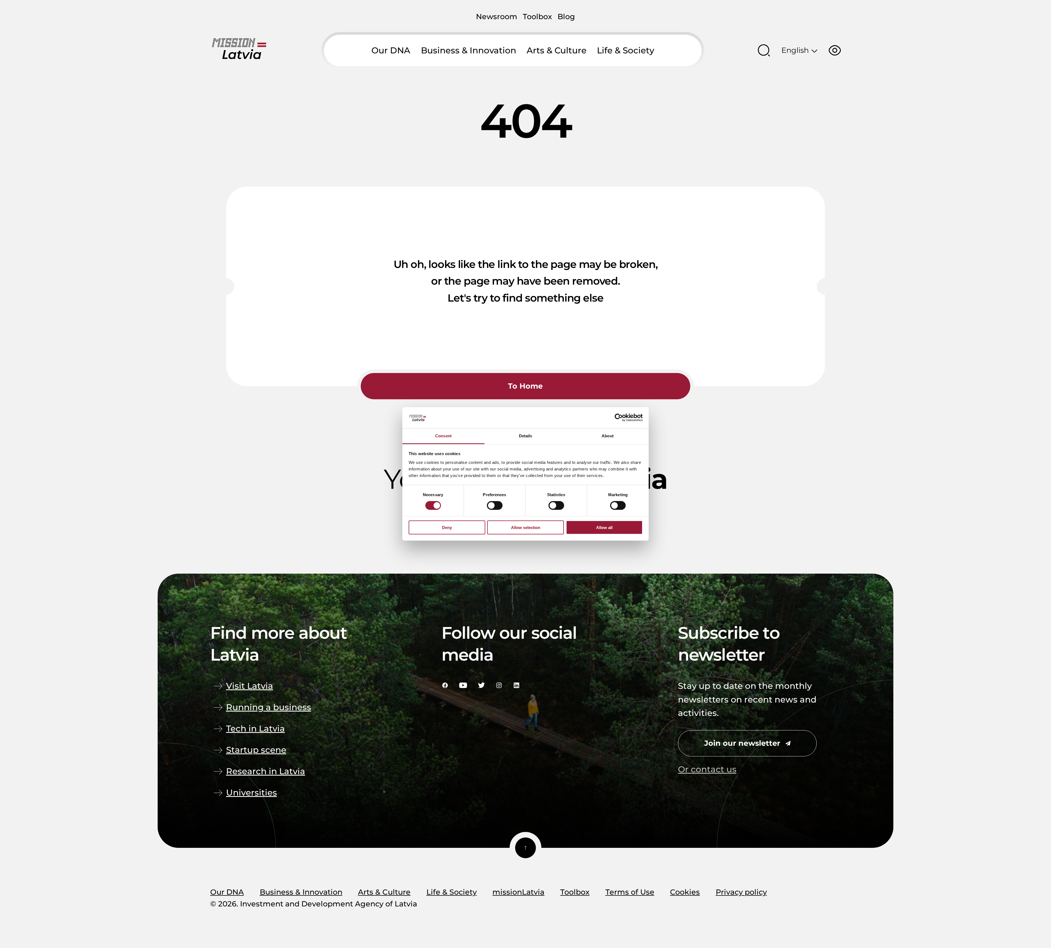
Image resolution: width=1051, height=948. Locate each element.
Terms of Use (629, 892)
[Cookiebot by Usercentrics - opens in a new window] (619, 418)
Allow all (604, 527)
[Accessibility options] (835, 50)
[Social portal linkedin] (516, 685)
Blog (566, 17)
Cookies (685, 892)
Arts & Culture (557, 50)
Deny (447, 527)
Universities (251, 792)
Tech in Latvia (255, 728)
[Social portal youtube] (463, 685)
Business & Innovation (468, 50)
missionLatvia (518, 892)
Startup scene (256, 750)
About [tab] (608, 435)
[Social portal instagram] (499, 685)
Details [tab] (525, 435)
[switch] (495, 505)
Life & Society (625, 50)
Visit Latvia (249, 686)
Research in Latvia (265, 771)
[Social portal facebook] (445, 685)
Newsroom (496, 17)
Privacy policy (741, 892)
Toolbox (537, 17)
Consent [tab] (443, 435)
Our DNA (390, 50)
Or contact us (707, 769)
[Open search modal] (764, 50)
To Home (525, 386)
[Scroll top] (525, 848)
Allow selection (525, 527)
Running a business (268, 707)
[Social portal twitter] (481, 685)
